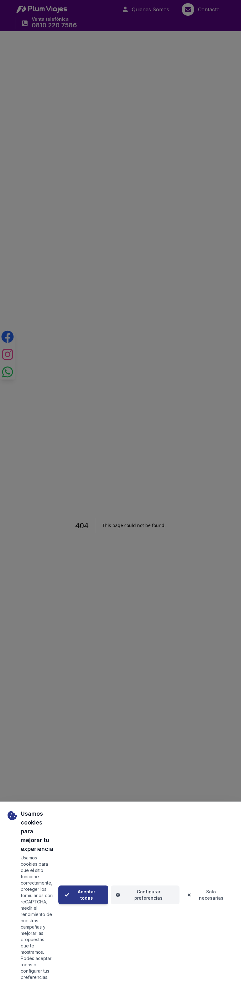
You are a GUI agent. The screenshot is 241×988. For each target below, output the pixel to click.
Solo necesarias (211, 895)
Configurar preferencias (148, 895)
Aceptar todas (86, 895)
